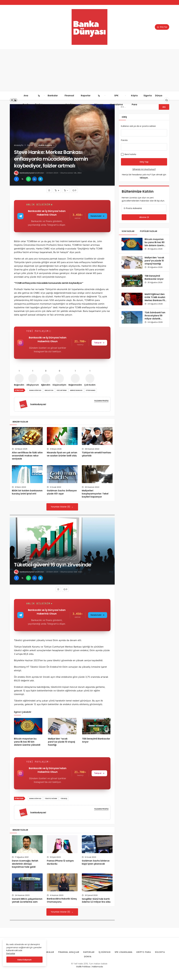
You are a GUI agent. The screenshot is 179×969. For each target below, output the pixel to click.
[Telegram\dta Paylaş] (40, 179)
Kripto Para (134, 100)
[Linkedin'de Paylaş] (34, 179)
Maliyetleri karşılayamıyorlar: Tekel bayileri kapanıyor (95, 493)
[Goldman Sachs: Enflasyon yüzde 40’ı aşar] (62, 474)
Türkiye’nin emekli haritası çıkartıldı (96, 454)
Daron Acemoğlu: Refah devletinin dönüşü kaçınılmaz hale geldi (25, 863)
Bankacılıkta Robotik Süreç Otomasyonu (62, 900)
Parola (124, 140)
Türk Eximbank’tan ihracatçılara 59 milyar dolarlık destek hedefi (155, 317)
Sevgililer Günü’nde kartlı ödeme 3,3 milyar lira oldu (96, 900)
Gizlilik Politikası (83, 966)
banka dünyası (35, 390)
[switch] (13, 100)
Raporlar (85, 95)
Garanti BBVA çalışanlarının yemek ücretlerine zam (27, 900)
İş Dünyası (98, 100)
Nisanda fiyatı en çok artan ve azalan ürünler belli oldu (62, 454)
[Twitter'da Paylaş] (22, 179)
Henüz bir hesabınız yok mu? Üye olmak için (144, 176)
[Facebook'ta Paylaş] (16, 179)
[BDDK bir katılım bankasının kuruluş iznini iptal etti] (27, 474)
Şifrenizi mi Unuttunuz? (144, 169)
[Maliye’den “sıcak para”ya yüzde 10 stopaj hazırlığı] (62, 726)
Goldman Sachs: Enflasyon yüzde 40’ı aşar (62, 492)
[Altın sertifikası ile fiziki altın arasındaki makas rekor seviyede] (27, 436)
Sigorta (147, 95)
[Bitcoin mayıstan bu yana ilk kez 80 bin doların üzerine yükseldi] (28, 726)
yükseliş (64, 798)
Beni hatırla (130, 154)
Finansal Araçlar (69, 100)
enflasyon (49, 390)
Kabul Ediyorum (24, 960)
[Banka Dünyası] (89, 26)
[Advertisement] (89, 70)
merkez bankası (76, 390)
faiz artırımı (62, 390)
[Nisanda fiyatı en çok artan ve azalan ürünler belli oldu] (62, 436)
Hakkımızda (97, 966)
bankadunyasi (27, 173)
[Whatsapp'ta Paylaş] (28, 179)
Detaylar (10, 953)
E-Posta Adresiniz (133, 208)
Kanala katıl (96, 216)
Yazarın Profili (101, 401)
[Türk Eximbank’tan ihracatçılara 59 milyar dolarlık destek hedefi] (132, 317)
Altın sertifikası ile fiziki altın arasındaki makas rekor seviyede (27, 455)
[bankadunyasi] (24, 404)
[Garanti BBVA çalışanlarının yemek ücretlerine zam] (27, 882)
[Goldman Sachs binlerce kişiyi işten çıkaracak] (97, 844)
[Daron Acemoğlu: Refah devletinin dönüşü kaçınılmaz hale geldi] (27, 844)
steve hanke (90, 390)
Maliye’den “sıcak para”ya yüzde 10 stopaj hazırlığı (61, 741)
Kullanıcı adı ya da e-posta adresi (138, 126)
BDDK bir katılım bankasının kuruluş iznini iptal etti (27, 492)
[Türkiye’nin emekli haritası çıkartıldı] (97, 436)
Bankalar (53, 95)
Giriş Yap (163, 27)
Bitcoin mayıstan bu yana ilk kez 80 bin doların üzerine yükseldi (27, 741)
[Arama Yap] (166, 100)
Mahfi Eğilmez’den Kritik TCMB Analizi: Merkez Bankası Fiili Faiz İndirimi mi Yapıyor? (155, 300)
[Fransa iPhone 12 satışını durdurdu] (62, 844)
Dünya (158, 95)
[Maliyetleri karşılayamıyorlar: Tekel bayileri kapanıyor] (97, 474)
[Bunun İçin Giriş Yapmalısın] (49, 190)
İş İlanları (39, 100)
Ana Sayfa (26, 100)
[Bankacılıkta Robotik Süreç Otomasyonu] (62, 882)
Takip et (97, 342)
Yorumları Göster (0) (61, 506)
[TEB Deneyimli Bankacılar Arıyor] (96, 726)
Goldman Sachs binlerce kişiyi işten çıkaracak (95, 862)
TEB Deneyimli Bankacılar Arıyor (154, 277)
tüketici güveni (51, 798)
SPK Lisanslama (116, 100)
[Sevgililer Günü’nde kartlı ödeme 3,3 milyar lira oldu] (97, 882)
